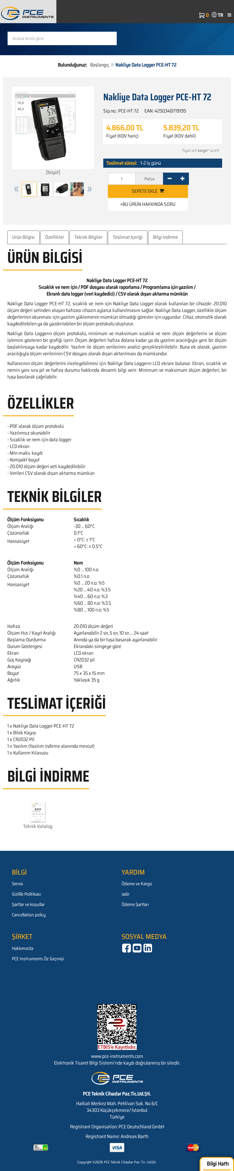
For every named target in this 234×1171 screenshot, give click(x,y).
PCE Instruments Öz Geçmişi (38, 958)
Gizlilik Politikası (26, 894)
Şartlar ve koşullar (28, 904)
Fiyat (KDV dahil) (179, 136)
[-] (169, 179)
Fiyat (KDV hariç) (122, 136)
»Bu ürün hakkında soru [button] (148, 204)
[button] (16, 189)
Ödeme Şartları (135, 904)
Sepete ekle (145, 191)
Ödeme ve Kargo (137, 883)
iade (125, 894)
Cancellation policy (29, 915)
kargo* (203, 150)
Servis (17, 883)
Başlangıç (99, 65)
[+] (182, 179)
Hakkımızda (22, 948)
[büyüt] (53, 172)
